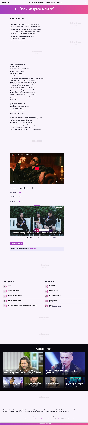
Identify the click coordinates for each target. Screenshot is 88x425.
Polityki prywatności (38, 418)
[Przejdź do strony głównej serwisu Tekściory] (5, 2)
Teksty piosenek (14, 5)
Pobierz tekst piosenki (16, 243)
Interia (4, 5)
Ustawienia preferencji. (47, 418)
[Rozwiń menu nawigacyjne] (86, 2)
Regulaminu (30, 418)
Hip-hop (19, 5)
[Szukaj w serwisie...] (83, 2)
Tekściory (8, 5)
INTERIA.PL (59, 418)
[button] (32, 2)
